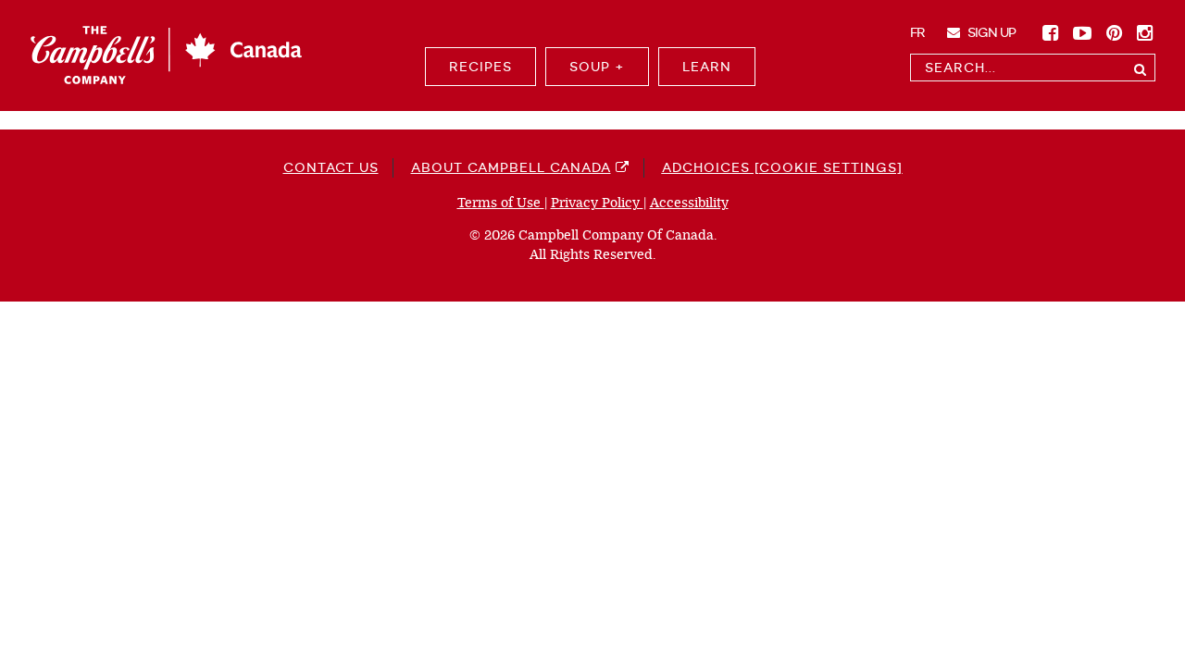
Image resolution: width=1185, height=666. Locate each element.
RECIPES (480, 66)
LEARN (706, 66)
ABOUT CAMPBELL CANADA (511, 167)
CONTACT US (331, 167)
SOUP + (597, 66)
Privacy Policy (597, 203)
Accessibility (689, 203)
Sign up (990, 32)
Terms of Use (500, 203)
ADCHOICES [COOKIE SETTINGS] (782, 167)
